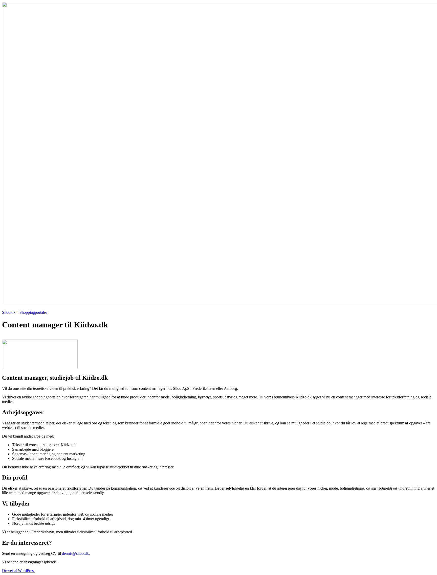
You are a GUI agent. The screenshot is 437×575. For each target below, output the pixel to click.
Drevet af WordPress (18, 570)
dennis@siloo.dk (75, 553)
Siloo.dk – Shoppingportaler (24, 312)
